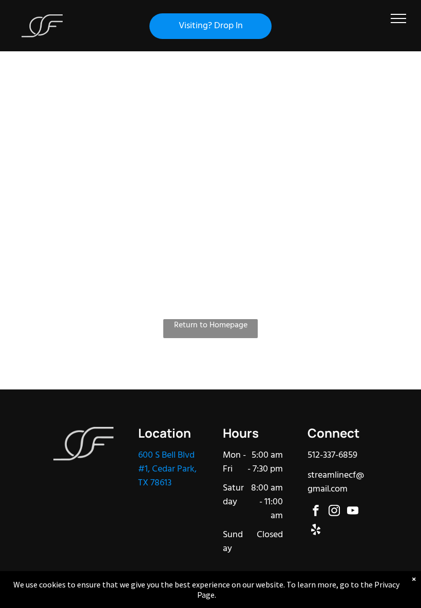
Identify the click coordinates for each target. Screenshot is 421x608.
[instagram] (334, 511)
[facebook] (316, 511)
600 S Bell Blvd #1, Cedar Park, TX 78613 (167, 469)
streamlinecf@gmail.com (336, 482)
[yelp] (316, 530)
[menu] (398, 18)
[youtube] (353, 511)
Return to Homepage (210, 325)
